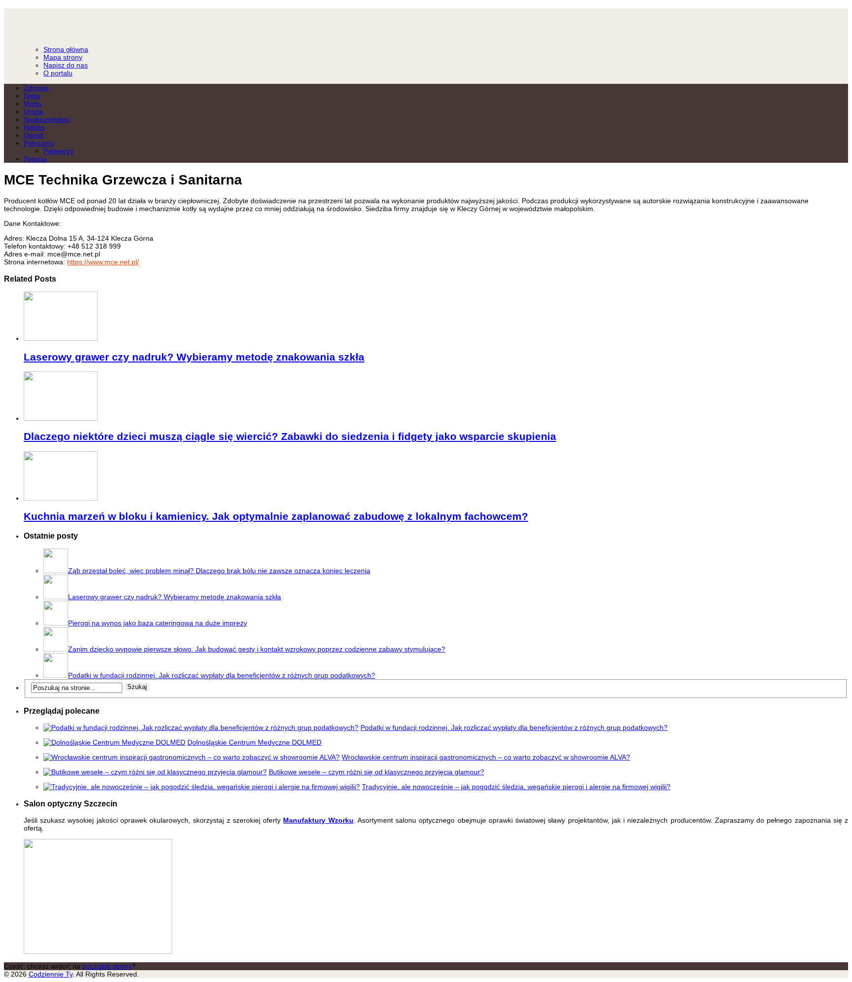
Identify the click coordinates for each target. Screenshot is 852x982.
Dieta (32, 96)
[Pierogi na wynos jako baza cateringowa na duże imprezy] (55, 623)
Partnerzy (58, 151)
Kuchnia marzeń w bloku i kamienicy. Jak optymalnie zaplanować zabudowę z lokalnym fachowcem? (276, 516)
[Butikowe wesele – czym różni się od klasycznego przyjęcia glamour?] (155, 772)
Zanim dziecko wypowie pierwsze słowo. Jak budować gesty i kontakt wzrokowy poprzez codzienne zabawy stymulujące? (256, 649)
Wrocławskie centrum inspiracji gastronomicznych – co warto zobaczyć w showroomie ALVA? (486, 757)
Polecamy (39, 143)
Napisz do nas (65, 65)
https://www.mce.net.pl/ (103, 262)
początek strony (107, 966)
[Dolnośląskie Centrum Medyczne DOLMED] (114, 742)
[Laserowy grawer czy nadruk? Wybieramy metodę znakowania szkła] (61, 338)
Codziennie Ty (426, 22)
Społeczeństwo (47, 119)
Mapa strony (62, 57)
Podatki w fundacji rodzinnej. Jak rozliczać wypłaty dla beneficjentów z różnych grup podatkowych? (221, 675)
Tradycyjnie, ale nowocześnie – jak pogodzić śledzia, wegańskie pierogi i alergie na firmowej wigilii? (516, 787)
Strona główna (65, 49)
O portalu (57, 73)
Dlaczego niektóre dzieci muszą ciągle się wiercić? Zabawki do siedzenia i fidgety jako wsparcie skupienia (290, 436)
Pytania (35, 159)
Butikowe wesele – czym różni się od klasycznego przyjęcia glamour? (376, 772)
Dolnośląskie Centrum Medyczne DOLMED (254, 742)
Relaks (34, 127)
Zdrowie (36, 88)
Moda (32, 104)
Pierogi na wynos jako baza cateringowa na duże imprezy (157, 623)
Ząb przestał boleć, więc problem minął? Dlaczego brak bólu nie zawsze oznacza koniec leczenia (219, 571)
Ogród (33, 135)
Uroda (33, 111)
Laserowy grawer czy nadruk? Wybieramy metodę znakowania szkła (194, 357)
